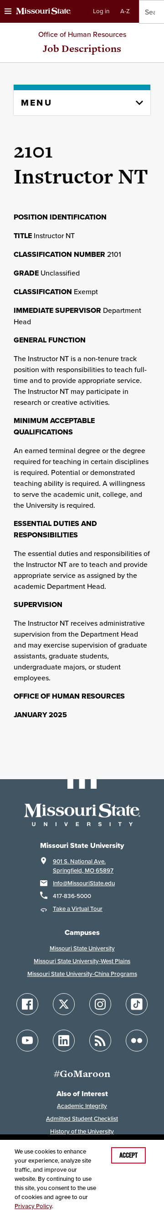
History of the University (82, 1131)
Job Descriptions (82, 48)
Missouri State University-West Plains (82, 961)
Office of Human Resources (82, 34)
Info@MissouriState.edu (84, 883)
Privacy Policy (33, 1206)
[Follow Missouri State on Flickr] (137, 1041)
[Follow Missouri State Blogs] (100, 1041)
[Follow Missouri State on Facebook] (27, 1004)
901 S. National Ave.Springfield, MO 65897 (83, 866)
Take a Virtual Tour (77, 908)
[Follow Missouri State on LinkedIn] (64, 1041)
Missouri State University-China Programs (82, 974)
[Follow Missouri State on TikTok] (137, 1004)
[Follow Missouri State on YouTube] (27, 1041)
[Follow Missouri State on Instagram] (100, 1004)
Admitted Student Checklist (82, 1118)
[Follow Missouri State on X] (64, 1004)
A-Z (125, 11)
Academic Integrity (82, 1106)
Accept (128, 1155)
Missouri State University (82, 948)
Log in (101, 11)
